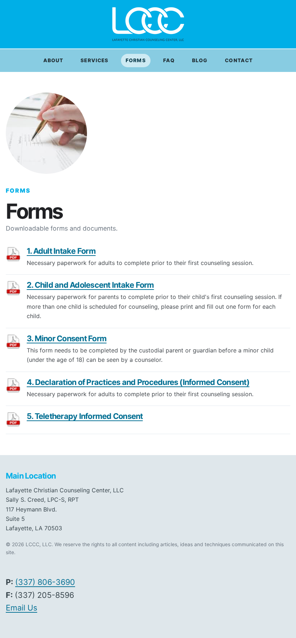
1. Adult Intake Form (61, 251)
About (53, 60)
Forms (136, 60)
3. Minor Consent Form (66, 338)
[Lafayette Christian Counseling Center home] (148, 24)
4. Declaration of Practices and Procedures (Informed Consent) (138, 382)
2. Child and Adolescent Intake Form (90, 285)
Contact (239, 60)
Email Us (21, 607)
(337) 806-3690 (45, 582)
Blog (200, 60)
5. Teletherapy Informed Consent (85, 416)
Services (94, 60)
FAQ (169, 60)
